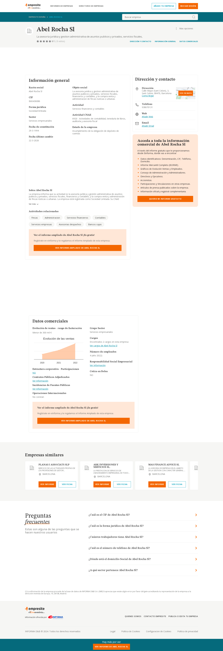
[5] (50, 41)
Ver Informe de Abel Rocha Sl (111, 646)
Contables (100, 217)
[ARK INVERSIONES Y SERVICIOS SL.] (87, 468)
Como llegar (148, 96)
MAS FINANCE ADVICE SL (163, 465)
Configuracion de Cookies (158, 631)
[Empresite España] (34, 6)
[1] (38, 41)
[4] (47, 41)
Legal (112, 631)
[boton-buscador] (194, 17)
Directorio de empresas (91, 6)
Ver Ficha (67, 484)
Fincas (34, 217)
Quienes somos (133, 616)
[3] (44, 41)
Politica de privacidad (187, 631)
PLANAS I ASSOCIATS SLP (54, 465)
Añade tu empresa (164, 6)
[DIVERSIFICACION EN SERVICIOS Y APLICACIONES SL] (196, 468)
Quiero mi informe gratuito (165, 199)
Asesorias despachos (70, 224)
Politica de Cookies (130, 631)
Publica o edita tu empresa (183, 616)
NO (34, 373)
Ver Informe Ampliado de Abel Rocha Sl (77, 248)
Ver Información (40, 381)
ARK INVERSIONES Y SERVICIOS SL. (105, 466)
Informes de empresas (61, 6)
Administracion (52, 217)
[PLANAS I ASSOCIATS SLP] (32, 468)
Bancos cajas (95, 224)
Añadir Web (147, 116)
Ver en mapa (186, 93)
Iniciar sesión (188, 6)
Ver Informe (47, 484)
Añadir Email (148, 126)
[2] (41, 41)
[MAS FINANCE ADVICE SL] (141, 468)
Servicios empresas (41, 224)
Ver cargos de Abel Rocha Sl (103, 345)
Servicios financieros (77, 217)
